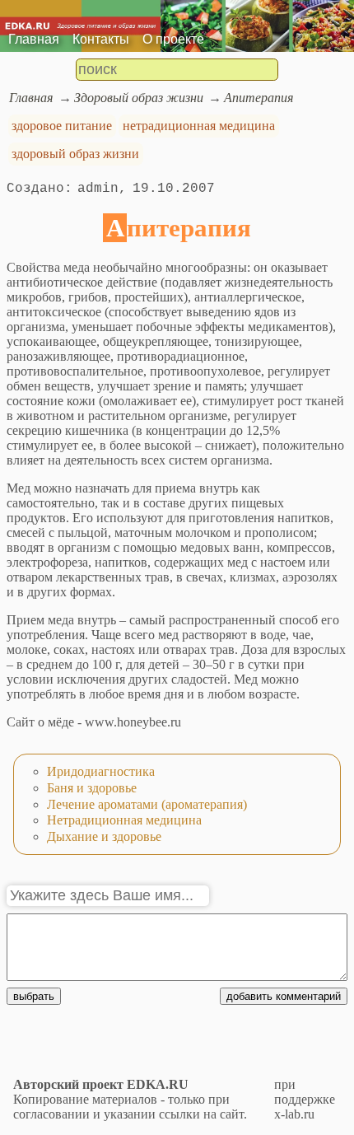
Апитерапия (258, 98)
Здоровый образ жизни (138, 98)
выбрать (33, 996)
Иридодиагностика (101, 771)
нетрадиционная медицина (199, 126)
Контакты (100, 39)
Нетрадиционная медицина (124, 820)
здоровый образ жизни (75, 154)
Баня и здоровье (92, 788)
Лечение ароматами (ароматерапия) (147, 804)
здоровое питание (62, 126)
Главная (33, 39)
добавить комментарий (283, 996)
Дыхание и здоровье (104, 836)
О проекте (173, 39)
